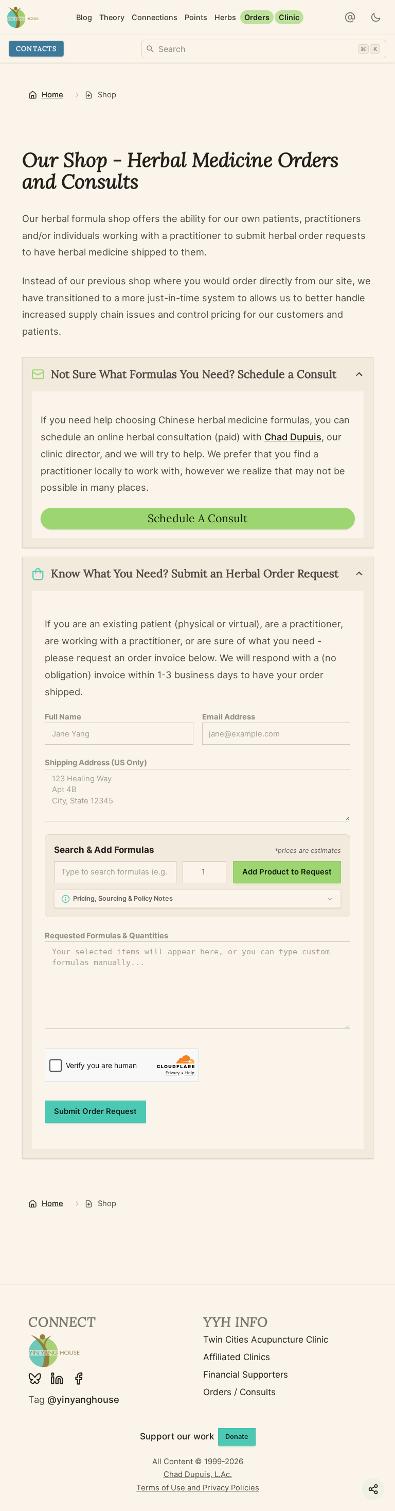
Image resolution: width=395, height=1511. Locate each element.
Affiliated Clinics (236, 1357)
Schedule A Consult (197, 518)
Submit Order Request (95, 1111)
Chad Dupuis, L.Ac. (198, 1474)
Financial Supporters (245, 1374)
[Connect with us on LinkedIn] (57, 1378)
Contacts (36, 48)
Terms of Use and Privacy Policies (197, 1487)
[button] (350, 17)
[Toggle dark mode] (376, 17)
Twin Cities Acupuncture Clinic (265, 1339)
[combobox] (263, 49)
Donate (236, 1436)
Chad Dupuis (292, 436)
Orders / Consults (239, 1392)
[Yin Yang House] (23, 17)
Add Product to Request (287, 872)
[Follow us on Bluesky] (35, 1378)
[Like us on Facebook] (78, 1378)
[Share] (373, 1489)
